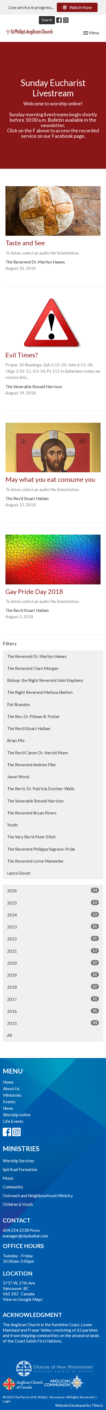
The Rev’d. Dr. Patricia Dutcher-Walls (40, 788)
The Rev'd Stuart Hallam (28, 728)
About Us (11, 1088)
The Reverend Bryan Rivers (32, 812)
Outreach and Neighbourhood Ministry (38, 1195)
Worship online (16, 1114)
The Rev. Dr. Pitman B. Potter (33, 716)
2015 (52, 1023)
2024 (52, 914)
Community (13, 1186)
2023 (52, 926)
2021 (52, 951)
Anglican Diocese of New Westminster (56, 1366)
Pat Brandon (18, 704)
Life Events (13, 1121)
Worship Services (18, 1160)
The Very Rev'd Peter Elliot (31, 836)
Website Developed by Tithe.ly (79, 1405)
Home (8, 1082)
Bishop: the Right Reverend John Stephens (45, 680)
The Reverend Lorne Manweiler (35, 861)
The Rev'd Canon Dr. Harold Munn (37, 752)
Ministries (12, 1095)
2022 (52, 938)
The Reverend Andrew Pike (31, 764)
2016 (52, 1011)
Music (8, 1178)
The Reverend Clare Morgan (32, 668)
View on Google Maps (22, 1299)
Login (7, 1401)
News (8, 1108)
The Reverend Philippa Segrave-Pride (41, 849)
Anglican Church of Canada (23, 1383)
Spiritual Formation (20, 1169)
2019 (52, 974)
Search (47, 20)
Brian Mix (16, 740)
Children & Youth (18, 1204)
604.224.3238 (16, 1230)
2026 (52, 890)
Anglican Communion (64, 1382)
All (9, 1035)
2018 (52, 986)
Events (9, 1101)
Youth (12, 824)
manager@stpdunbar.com (25, 1235)
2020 (52, 962)
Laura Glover (19, 872)
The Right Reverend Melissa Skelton (40, 692)
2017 (52, 999)
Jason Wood (18, 776)
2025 (52, 902)
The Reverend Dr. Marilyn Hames (37, 656)
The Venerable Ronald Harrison (35, 800)
